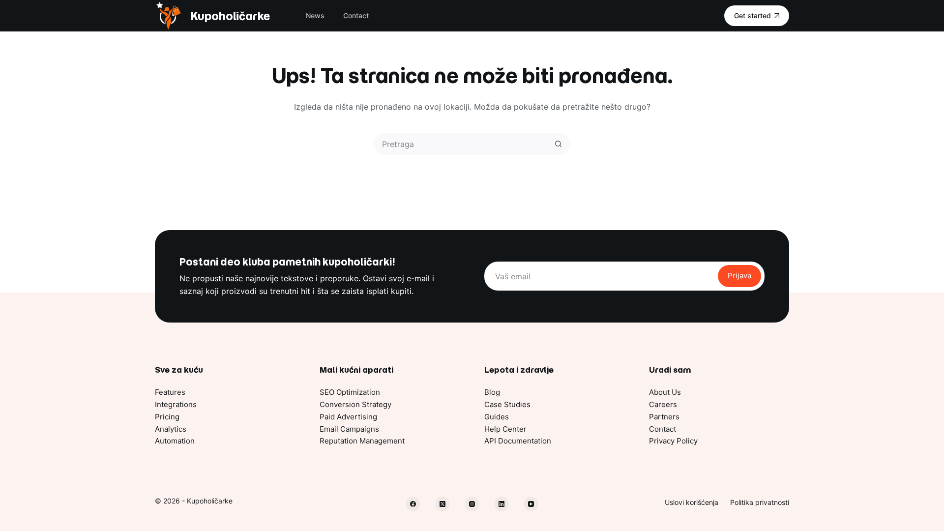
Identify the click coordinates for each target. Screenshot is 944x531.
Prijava (739, 275)
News (315, 15)
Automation (175, 440)
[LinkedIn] (501, 504)
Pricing (167, 416)
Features (170, 392)
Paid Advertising (348, 416)
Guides (496, 416)
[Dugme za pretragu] (558, 144)
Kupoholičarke (230, 16)
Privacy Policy (673, 440)
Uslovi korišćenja (691, 502)
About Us (665, 392)
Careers (663, 404)
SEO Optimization (350, 392)
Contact (356, 15)
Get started (752, 15)
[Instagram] (472, 504)
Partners (664, 416)
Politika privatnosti (759, 502)
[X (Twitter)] (442, 504)
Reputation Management (362, 440)
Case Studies (507, 404)
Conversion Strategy (355, 404)
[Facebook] (413, 504)
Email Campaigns (349, 429)
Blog (492, 392)
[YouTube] (531, 504)
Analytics (170, 429)
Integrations (176, 404)
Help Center (505, 429)
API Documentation (517, 440)
